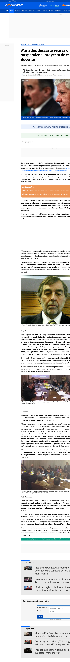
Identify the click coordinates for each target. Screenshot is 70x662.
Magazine (17, 10)
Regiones (32, 10)
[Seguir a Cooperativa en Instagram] (17, 1)
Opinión (44, 10)
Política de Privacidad (55, 619)
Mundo (38, 10)
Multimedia (58, 10)
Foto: (23, 80)
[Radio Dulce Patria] (43, 5)
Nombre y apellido (42, 607)
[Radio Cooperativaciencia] (54, 5)
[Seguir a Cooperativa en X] (15, 1)
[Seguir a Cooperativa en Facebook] (13, 1)
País (11, 10)
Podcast (51, 10)
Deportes (24, 10)
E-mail (39, 611)
